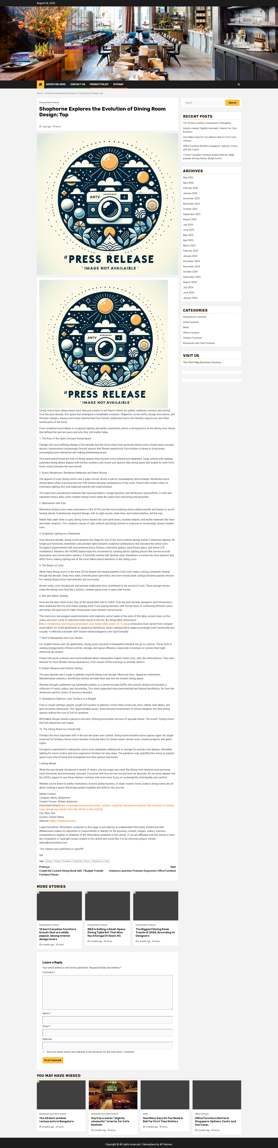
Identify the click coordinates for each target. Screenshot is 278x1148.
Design (49, 861)
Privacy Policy (99, 84)
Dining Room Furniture (49, 102)
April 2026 (188, 182)
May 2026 (188, 177)
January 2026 (190, 193)
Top (107, 861)
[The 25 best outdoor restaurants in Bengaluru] (61, 1094)
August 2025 (189, 219)
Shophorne (97, 861)
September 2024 (191, 277)
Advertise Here (56, 84)
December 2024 (191, 261)
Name (46, 1013)
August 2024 (189, 282)
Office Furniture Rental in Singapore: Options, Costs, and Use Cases (215, 1121)
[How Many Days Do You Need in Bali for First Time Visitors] (165, 1094)
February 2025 (190, 250)
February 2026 (190, 188)
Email (46, 1026)
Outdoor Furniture (192, 338)
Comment (48, 972)
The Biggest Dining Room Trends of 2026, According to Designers (155, 932)
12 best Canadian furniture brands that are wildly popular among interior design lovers (57, 934)
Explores (78, 861)
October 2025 (190, 208)
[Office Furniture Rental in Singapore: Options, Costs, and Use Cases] (217, 1094)
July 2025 (188, 224)
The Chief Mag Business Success (202, 362)
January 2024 (190, 297)
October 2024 (190, 271)
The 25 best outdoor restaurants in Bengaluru (207, 123)
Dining (57, 861)
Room (87, 861)
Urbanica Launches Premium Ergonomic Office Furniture (142, 868)
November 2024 (191, 266)
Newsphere (149, 1144)
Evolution (67, 861)
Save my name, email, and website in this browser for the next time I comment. (90, 1051)
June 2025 (188, 229)
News (186, 327)
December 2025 (191, 198)
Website (47, 1039)
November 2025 (191, 203)
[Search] (239, 84)
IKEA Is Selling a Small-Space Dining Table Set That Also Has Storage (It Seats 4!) (106, 932)
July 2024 (188, 287)
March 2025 (189, 245)
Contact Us (77, 84)
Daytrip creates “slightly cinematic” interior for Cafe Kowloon (110, 1121)
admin (58, 127)
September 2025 (191, 214)
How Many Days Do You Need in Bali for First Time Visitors (163, 1120)
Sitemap (118, 84)
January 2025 (190, 256)
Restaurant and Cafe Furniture (199, 343)
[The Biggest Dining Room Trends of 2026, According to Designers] (155, 905)
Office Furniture (191, 332)
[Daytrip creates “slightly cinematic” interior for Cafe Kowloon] (113, 1094)
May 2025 (188, 235)
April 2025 (188, 240)
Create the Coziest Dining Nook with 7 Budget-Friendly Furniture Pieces (71, 870)
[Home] (40, 84)
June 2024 (188, 292)
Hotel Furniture (191, 322)
